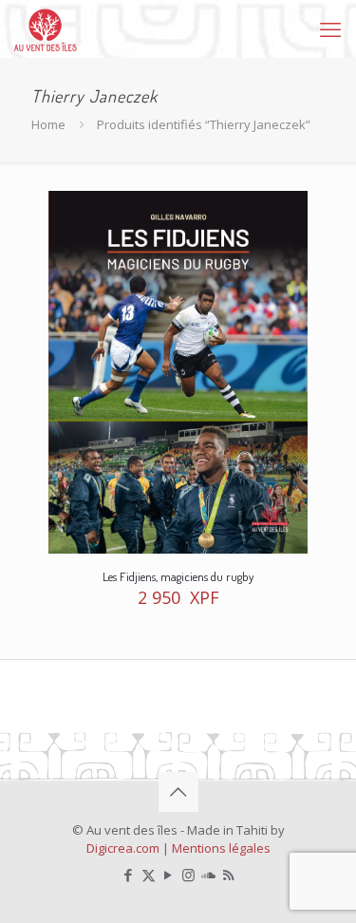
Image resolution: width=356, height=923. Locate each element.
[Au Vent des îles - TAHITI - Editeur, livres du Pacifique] (45, 28)
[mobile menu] (330, 28)
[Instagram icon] (188, 874)
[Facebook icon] (129, 874)
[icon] (208, 874)
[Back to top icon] (178, 792)
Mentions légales (221, 848)
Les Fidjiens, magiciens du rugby (178, 576)
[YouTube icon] (168, 874)
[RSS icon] (228, 874)
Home (48, 124)
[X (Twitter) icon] (148, 874)
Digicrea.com (122, 848)
